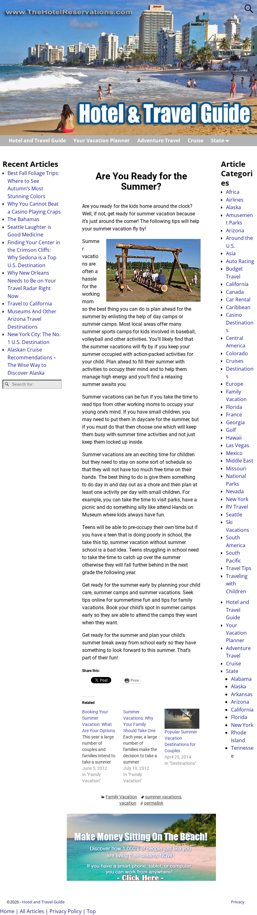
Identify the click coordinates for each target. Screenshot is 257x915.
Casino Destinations (240, 322)
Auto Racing (240, 261)
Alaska (233, 207)
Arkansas (242, 694)
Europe (234, 383)
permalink (153, 803)
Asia (231, 253)
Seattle (234, 514)
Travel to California (30, 303)
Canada (235, 291)
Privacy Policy (65, 911)
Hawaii (234, 437)
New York (237, 499)
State (217, 140)
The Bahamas (23, 219)
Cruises (235, 360)
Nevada (235, 491)
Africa (232, 191)
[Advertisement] (32, 493)
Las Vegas (237, 445)
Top (91, 911)
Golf (231, 429)
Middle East (239, 460)
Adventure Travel (158, 140)
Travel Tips (238, 568)
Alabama (241, 678)
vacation (127, 803)
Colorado (237, 353)
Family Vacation (121, 796)
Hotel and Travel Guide (37, 140)
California (237, 284)
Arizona (235, 230)
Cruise (195, 140)
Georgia (235, 422)
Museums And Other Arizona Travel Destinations (32, 319)
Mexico (234, 453)
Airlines (235, 199)
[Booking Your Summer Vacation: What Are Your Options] (102, 746)
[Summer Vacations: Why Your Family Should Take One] (143, 746)
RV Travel (237, 506)
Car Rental (238, 299)
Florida (234, 407)
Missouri (236, 468)
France (234, 414)
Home (7, 911)
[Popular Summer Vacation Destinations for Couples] (182, 719)
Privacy (237, 902)
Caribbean (238, 307)
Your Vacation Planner (101, 140)
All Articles (32, 911)
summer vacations (163, 796)
